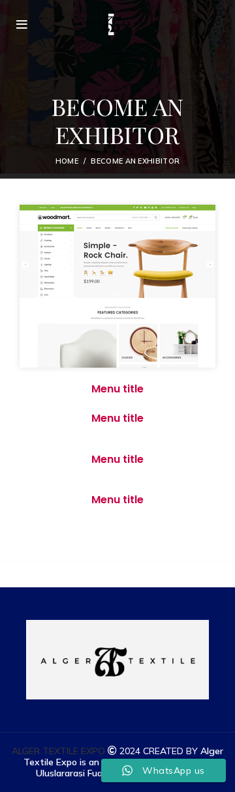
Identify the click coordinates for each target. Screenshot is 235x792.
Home (66, 161)
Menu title (117, 388)
